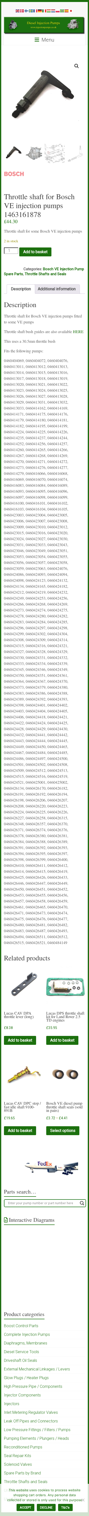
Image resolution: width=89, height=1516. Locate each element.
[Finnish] (26, 11)
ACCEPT (25, 1507)
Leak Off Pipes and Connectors (31, 1421)
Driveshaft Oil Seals (20, 1360)
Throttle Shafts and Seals (45, 274)
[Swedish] (31, 11)
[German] (40, 11)
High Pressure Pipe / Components (33, 1386)
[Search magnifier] (82, 1203)
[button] (76, 66)
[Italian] (44, 11)
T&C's (65, 1507)
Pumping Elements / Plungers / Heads (36, 1438)
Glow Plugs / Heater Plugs (26, 1377)
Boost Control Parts (21, 1325)
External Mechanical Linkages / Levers (37, 1369)
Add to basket (35, 251)
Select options (62, 1130)
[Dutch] (53, 11)
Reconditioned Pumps (23, 1447)
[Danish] (22, 11)
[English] (18, 11)
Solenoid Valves (18, 1464)
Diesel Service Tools (21, 1351)
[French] (35, 11)
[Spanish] (67, 11)
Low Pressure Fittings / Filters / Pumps (37, 1429)
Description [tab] (21, 289)
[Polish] (58, 11)
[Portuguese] (62, 11)
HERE (79, 331)
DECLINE (46, 1507)
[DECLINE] (82, 1499)
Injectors (11, 1403)
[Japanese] (71, 11)
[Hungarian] (49, 11)
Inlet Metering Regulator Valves (31, 1412)
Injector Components (22, 1395)
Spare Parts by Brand (22, 1473)
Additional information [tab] (57, 289)
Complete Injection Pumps (27, 1334)
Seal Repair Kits (17, 1455)
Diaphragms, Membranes (25, 1343)
